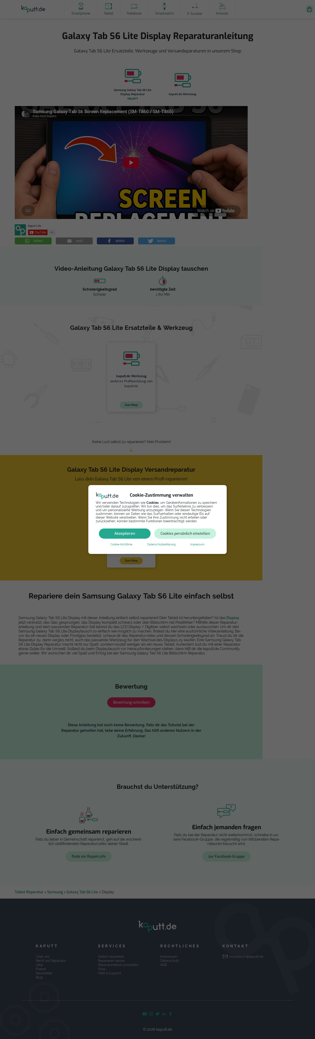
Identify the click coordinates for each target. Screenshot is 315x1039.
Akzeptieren (124, 533)
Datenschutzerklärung (161, 544)
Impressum (197, 544)
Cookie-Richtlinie (121, 544)
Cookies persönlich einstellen (185, 533)
